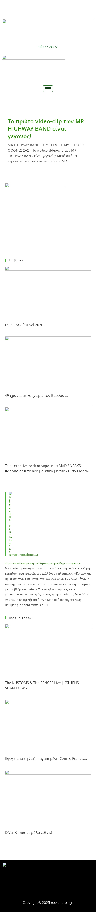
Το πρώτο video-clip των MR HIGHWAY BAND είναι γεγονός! (46, 128)
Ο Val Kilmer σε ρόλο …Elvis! (28, 832)
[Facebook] (41, 8)
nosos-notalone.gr (23, 555)
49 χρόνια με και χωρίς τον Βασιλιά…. (36, 395)
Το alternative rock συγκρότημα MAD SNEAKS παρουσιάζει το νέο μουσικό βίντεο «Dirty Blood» (47, 468)
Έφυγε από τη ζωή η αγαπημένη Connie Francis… (46, 758)
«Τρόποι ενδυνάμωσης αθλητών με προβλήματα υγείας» (42, 563)
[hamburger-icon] (48, 88)
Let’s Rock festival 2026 (24, 324)
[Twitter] (54, 8)
